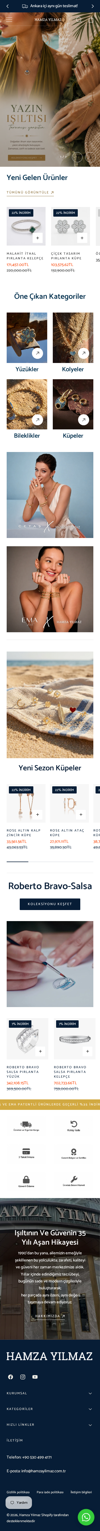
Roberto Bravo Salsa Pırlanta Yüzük (23, 1072)
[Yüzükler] (27, 338)
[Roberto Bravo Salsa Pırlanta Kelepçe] (75, 1038)
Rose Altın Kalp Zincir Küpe (24, 833)
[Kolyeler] (73, 338)
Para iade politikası (50, 1492)
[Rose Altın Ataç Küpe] (69, 803)
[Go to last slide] (77, 157)
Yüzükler (27, 369)
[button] (9, 19)
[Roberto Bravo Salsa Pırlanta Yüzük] (27, 1038)
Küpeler (73, 436)
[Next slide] (92, 6)
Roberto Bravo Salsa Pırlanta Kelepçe (70, 1072)
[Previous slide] (7, 6)
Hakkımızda (47, 1316)
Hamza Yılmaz (30, 1515)
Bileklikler (27, 436)
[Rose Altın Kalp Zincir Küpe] (26, 803)
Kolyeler (73, 369)
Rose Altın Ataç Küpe (67, 833)
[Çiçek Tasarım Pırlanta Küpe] (70, 226)
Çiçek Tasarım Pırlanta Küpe (66, 256)
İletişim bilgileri (81, 1492)
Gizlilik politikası (18, 1492)
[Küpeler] (73, 404)
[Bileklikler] (27, 404)
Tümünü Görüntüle (28, 192)
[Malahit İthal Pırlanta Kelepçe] (26, 226)
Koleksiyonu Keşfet (50, 904)
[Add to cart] (37, 238)
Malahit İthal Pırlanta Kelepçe (25, 256)
